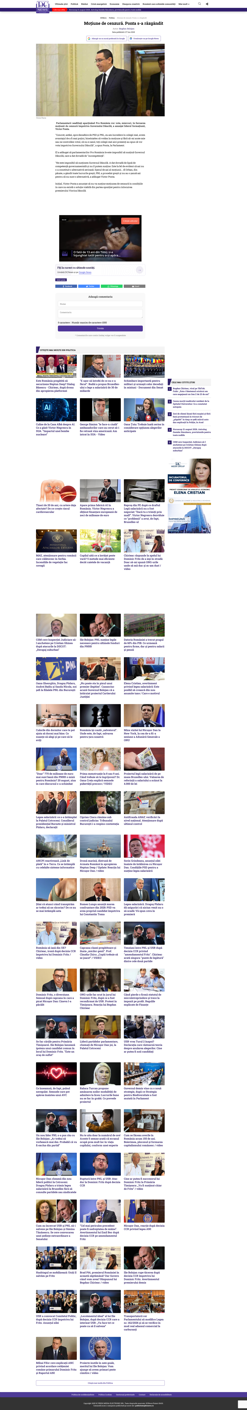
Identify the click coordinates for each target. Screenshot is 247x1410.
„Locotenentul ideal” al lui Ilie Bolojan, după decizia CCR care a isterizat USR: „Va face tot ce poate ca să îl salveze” (99, 1321)
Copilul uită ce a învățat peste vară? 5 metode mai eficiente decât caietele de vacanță (97, 559)
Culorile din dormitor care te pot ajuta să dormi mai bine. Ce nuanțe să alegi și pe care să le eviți (55, 735)
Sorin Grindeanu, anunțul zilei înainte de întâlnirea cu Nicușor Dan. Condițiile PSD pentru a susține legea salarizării (143, 865)
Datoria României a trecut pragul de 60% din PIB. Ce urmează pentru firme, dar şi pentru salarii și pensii (144, 644)
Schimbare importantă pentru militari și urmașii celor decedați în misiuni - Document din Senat (143, 384)
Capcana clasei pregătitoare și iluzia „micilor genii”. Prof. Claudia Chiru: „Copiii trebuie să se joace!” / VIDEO (99, 952)
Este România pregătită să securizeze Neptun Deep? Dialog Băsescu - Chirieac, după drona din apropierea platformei (55, 385)
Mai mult (184, 4)
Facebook (68, 286)
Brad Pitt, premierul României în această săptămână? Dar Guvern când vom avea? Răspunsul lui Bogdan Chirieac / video (99, 1277)
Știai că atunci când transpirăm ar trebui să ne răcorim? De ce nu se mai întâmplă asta (56, 907)
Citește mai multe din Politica (100, 1383)
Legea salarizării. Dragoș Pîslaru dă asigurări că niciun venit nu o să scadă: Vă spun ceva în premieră (143, 909)
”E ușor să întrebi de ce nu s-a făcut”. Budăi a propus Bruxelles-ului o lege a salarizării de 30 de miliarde (100, 385)
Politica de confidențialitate (83, 1394)
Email (136, 286)
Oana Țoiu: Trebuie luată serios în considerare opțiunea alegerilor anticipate (144, 428)
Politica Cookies (105, 1394)
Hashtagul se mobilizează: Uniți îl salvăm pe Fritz (56, 1274)
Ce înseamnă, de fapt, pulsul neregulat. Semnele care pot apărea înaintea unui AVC (53, 1092)
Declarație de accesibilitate (161, 1394)
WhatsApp (113, 286)
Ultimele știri (61, 4)
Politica (112, 18)
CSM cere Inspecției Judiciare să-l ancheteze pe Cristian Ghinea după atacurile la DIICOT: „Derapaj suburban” (114, 10)
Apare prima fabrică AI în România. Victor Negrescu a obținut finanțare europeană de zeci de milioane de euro (98, 510)
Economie (114, 4)
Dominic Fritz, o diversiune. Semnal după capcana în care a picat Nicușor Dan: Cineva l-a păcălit (55, 999)
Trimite (100, 328)
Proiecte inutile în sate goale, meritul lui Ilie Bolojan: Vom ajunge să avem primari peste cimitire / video (98, 1368)
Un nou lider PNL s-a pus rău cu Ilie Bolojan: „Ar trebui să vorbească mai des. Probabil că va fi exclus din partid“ (56, 1140)
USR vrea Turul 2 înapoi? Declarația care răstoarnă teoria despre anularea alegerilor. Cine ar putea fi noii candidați (143, 1046)
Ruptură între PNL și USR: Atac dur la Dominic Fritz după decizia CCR (100, 1182)
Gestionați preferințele (125, 1394)
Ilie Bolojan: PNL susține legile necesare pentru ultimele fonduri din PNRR (100, 643)
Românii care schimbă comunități (159, 4)
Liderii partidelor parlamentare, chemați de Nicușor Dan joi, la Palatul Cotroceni (99, 1045)
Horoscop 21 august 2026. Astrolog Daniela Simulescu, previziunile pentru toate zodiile (192, 432)
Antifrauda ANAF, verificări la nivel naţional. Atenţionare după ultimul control (143, 820)
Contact (142, 1394)
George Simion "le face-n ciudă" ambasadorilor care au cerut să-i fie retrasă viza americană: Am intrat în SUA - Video (99, 429)
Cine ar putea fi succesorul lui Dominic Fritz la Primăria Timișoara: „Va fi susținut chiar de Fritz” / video (143, 1183)
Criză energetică (99, 4)
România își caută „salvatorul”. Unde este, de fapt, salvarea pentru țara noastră (98, 733)
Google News (85, 272)
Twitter (91, 286)
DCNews (43, 7)
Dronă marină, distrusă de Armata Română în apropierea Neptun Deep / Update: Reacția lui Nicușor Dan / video (100, 865)
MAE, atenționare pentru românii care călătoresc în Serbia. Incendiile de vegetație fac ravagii (56, 560)
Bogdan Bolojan (126, 28)
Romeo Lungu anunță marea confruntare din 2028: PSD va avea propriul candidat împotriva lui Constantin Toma (100, 909)
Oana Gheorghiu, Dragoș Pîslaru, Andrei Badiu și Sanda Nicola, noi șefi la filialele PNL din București (56, 687)
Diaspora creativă (131, 4)
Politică (74, 4)
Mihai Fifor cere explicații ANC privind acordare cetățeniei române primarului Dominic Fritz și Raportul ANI (56, 1368)
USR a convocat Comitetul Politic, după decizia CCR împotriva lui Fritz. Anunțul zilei (56, 1319)
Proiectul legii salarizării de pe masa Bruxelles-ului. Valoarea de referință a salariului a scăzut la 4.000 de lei (144, 778)
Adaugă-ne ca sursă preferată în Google (108, 38)
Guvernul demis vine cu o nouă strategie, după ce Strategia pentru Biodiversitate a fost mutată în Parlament (142, 1093)
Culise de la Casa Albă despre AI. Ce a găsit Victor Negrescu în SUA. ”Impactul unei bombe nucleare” (55, 429)
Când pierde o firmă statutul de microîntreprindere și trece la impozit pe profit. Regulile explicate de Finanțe (142, 999)
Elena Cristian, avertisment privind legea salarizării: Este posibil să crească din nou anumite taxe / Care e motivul (142, 688)
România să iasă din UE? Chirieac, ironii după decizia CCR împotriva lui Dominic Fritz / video (56, 952)
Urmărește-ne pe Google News (146, 38)
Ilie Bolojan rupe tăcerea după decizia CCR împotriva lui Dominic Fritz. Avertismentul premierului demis (142, 1277)
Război (84, 4)
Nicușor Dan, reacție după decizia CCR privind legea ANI (144, 1227)
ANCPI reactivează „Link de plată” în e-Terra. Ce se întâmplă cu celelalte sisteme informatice (55, 864)
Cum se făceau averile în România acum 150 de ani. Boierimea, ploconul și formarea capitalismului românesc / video (143, 1140)
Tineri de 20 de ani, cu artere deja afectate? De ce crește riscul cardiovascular (56, 508)
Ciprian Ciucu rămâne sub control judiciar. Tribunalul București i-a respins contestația (99, 820)
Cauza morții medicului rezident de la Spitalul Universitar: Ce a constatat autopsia (191, 404)
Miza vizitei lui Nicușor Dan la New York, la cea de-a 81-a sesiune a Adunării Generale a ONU (142, 735)
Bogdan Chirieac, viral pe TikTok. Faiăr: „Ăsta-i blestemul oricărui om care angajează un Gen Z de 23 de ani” (191, 391)
